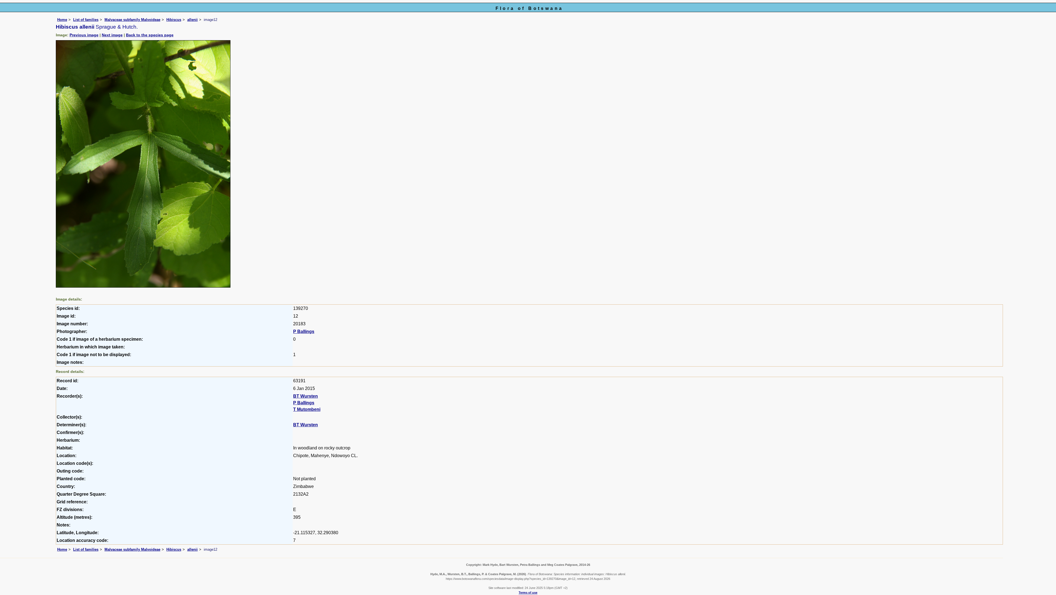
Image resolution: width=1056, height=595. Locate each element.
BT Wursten (305, 396)
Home (62, 20)
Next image (112, 35)
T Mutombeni (306, 409)
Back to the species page (150, 35)
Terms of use (528, 592)
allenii (192, 20)
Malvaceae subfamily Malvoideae (132, 20)
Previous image (84, 35)
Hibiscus (173, 20)
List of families (85, 20)
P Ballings (303, 331)
